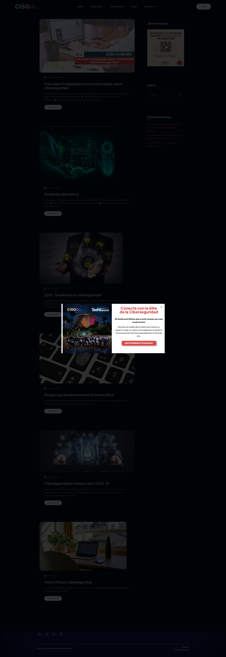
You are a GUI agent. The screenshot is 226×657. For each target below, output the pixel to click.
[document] (113, 328)
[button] (161, 307)
